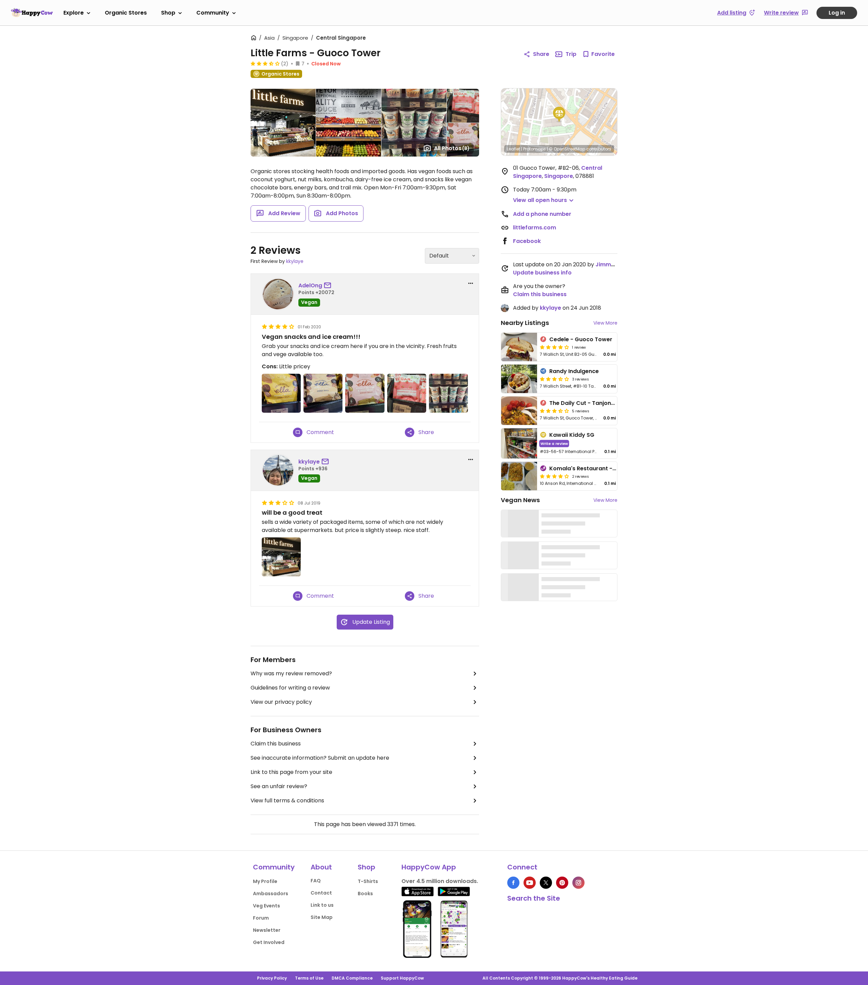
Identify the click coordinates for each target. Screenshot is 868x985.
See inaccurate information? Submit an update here (320, 758)
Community (212, 13)
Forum (261, 918)
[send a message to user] (329, 286)
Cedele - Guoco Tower (580, 339)
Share (541, 54)
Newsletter (266, 930)
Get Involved (268, 942)
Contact (321, 892)
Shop (168, 13)
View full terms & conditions (287, 800)
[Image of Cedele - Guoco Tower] (519, 347)
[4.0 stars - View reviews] (554, 476)
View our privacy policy (281, 702)
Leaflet (513, 149)
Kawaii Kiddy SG (571, 435)
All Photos (452, 148)
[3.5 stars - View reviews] (265, 63)
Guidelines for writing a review (290, 688)
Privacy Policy (272, 978)
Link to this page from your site (291, 772)
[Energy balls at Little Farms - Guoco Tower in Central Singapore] (281, 393)
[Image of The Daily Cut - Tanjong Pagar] (519, 410)
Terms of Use (309, 978)
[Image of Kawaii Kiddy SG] (519, 443)
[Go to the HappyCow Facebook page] (513, 883)
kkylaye (294, 261)
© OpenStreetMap (567, 149)
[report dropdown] (471, 283)
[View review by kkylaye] (278, 470)
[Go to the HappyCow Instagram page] (578, 883)
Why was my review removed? (291, 673)
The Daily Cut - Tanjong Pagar (591, 403)
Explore (73, 13)
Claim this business (276, 743)
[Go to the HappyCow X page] (546, 883)
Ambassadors (270, 893)
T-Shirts (368, 881)
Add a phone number (542, 214)
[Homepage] (32, 12)
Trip (571, 54)
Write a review (554, 443)
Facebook (527, 241)
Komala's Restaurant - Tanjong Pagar (602, 468)
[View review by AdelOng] (278, 294)
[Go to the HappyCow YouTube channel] (530, 883)
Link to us (322, 905)
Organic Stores (126, 13)
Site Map (322, 917)
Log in (837, 13)
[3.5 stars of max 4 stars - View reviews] (554, 411)
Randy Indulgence (574, 371)
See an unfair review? (279, 786)
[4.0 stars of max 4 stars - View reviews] (554, 347)
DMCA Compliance (352, 978)
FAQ (316, 880)
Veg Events (266, 905)
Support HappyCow (402, 978)
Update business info (542, 272)
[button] (559, 114)
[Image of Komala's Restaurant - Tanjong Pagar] (519, 476)
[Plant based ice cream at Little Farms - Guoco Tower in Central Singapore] (448, 393)
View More (605, 323)
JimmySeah (611, 264)
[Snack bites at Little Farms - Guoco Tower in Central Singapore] (406, 393)
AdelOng (310, 285)
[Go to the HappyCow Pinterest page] (562, 883)
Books (365, 893)
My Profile (265, 881)
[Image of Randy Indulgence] (519, 379)
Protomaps (534, 149)
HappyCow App (428, 867)
